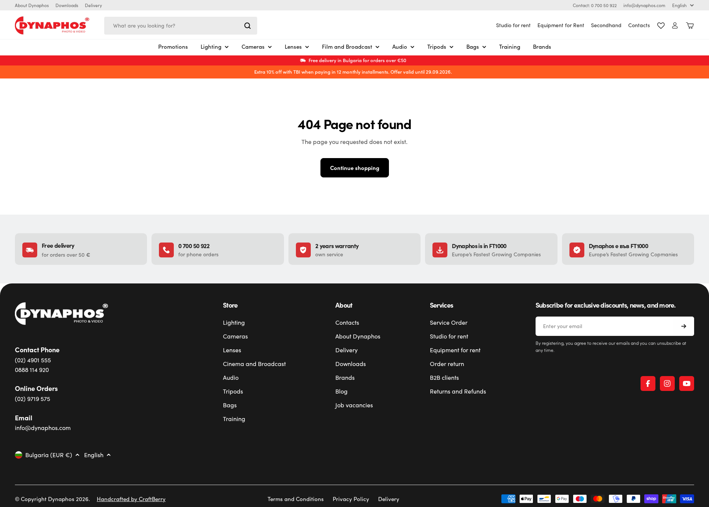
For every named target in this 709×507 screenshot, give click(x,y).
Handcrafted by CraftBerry (131, 499)
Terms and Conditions (296, 499)
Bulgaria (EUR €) (48, 455)
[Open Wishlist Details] (661, 25)
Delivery (93, 5)
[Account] (675, 25)
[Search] (247, 25)
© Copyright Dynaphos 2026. (52, 499)
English (679, 5)
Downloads (66, 5)
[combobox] (180, 26)
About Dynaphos (32, 5)
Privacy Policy (351, 499)
